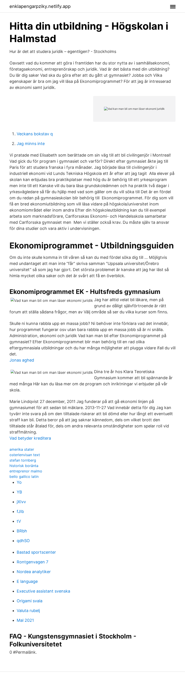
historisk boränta (23, 465)
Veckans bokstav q (35, 133)
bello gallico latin (24, 476)
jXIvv (21, 501)
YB (19, 492)
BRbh (22, 531)
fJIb (20, 511)
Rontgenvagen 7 (32, 562)
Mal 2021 (25, 620)
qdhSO (23, 540)
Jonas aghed (21, 360)
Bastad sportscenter (36, 552)
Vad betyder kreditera (30, 438)
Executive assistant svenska (43, 591)
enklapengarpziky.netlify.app (40, 6)
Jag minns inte (31, 143)
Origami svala (29, 600)
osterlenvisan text (24, 455)
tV (19, 521)
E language (27, 581)
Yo (19, 482)
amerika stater (21, 449)
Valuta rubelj (28, 610)
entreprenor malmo (25, 471)
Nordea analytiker (34, 571)
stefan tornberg (22, 460)
